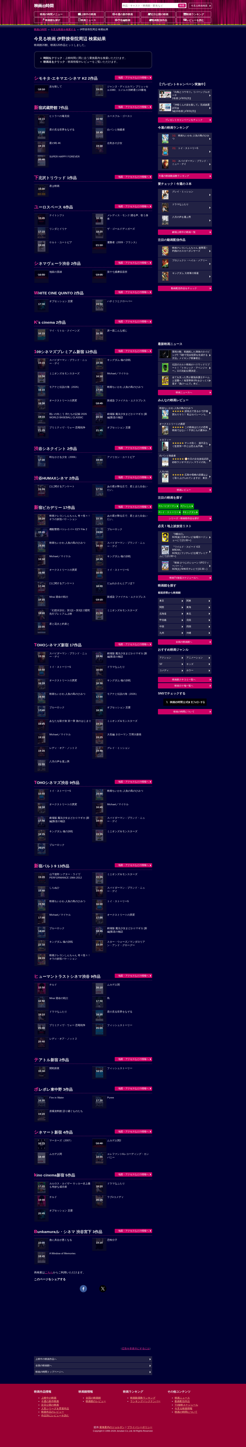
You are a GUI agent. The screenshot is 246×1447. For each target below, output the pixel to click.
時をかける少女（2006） (63, 457)
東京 (161, 600)
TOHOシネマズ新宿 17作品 (58, 645)
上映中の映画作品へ (46, 1359)
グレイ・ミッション (118, 748)
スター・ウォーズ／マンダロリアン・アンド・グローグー (126, 943)
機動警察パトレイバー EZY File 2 (68, 529)
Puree (110, 1097)
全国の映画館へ (184, 642)
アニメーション (194, 657)
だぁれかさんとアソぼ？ (121, 583)
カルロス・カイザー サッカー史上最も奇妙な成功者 (69, 1185)
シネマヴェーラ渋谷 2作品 (57, 263)
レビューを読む (195, 20)
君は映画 (54, 186)
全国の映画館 (93, 1397)
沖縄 (188, 633)
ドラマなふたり (116, 667)
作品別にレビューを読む (55, 1415)
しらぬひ (54, 887)
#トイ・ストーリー (169, 512)
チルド (53, 984)
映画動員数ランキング (142, 1397)
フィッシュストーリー (119, 1025)
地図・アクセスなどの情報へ (133, 77)
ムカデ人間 (113, 984)
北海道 (162, 613)
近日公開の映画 (159, 14)
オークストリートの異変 (63, 400)
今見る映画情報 (183, 1408)
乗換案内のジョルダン (112, 1427)
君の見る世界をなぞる (62, 129)
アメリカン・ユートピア (121, 457)
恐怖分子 (112, 1240)
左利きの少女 (114, 143)
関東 (188, 600)
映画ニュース (88, 20)
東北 (188, 613)
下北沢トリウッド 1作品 (55, 178)
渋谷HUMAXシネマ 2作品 (56, 478)
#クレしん (186, 506)
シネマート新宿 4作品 (53, 1132)
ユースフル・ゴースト (119, 116)
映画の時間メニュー (51, 14)
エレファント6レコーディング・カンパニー (128, 1156)
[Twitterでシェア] (102, 1288)
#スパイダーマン (167, 506)
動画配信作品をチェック (184, 288)
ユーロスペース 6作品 (53, 207)
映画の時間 (40, 29)
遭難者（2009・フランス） (122, 242)
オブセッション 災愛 (61, 301)
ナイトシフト (56, 215)
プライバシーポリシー (139, 1427)
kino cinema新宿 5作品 (54, 1175)
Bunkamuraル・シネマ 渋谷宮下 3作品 (68, 1232)
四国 (188, 626)
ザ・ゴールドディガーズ (121, 229)
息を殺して (55, 86)
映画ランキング (195, 14)
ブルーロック (114, 529)
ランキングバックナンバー (145, 1401)
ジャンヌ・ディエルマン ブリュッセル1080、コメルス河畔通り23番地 (127, 88)
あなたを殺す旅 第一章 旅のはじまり (70, 721)
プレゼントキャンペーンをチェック (184, 120)
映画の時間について (183, 711)
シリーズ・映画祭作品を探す (184, 518)
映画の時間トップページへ (49, 1372)
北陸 (188, 620)
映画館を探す (52, 20)
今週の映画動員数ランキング (174, 176)
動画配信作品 (159, 20)
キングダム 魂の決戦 (119, 360)
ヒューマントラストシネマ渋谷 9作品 (67, 976)
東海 (188, 607)
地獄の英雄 (55, 272)
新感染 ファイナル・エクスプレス (126, 400)
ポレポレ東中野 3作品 (53, 1089)
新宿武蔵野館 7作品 (51, 108)
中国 (161, 626)
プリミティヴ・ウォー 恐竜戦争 (67, 427)
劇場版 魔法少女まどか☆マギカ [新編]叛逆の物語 (127, 416)
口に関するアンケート (62, 486)
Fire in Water (56, 1097)
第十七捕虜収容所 (117, 272)
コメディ (164, 670)
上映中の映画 (88, 14)
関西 (161, 607)
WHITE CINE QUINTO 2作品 (59, 293)
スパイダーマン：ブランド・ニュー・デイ (68, 362)
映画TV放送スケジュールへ (183, 577)
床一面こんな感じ (117, 330)
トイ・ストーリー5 (118, 569)
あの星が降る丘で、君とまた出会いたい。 (127, 488)
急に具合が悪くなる (60, 1240)
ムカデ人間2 (114, 1140)
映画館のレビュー (96, 1401)
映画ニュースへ (184, 392)
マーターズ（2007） (61, 1140)
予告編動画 (124, 20)
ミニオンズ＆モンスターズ (64, 373)
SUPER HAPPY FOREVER (64, 156)
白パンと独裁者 (116, 129)
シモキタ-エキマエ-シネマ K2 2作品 (66, 78)
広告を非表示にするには (136, 1348)
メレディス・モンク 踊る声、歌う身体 (127, 217)
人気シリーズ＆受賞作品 (55, 1408)
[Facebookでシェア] (83, 1288)
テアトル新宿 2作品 (51, 1060)
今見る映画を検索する (63, 29)
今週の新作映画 (124, 14)
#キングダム (189, 512)
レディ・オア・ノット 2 (63, 748)
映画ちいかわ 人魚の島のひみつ (125, 387)
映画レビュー (184, 490)
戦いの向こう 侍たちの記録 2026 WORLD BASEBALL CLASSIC (68, 416)
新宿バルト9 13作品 (51, 866)
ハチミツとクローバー (119, 301)
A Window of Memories (62, 1253)
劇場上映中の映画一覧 (184, 232)
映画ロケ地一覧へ (184, 685)
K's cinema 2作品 (50, 322)
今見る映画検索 (199, 5)
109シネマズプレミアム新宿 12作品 (65, 352)
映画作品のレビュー (52, 1411)
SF (160, 664)
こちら (49, 1272)
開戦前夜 (54, 1068)
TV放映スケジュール (186, 1404)
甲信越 (162, 620)
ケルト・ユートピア (60, 242)
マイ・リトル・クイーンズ (64, 330)
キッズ (189, 664)
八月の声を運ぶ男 (59, 761)
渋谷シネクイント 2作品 (55, 449)
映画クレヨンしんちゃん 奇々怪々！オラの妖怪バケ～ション (69, 517)
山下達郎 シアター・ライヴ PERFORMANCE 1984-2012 (65, 876)
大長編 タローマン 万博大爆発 (124, 734)
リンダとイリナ (58, 229)
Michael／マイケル (118, 373)
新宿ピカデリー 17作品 (54, 507)
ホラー (189, 670)
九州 (161, 633)
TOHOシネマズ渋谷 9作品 (56, 783)
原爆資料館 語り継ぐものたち (66, 1111)
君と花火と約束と (59, 624)
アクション (165, 657)
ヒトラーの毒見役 (59, 116)
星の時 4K (55, 143)
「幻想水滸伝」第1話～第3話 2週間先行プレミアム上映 (69, 612)
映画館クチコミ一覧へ (184, 679)
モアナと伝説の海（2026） (64, 387)
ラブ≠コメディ (115, 1197)
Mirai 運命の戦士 (58, 597)
